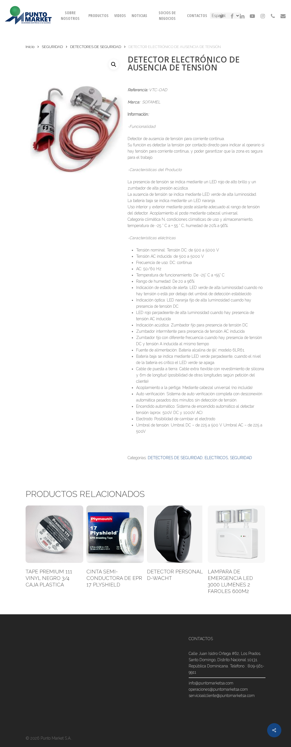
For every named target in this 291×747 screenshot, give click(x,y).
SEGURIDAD (52, 47)
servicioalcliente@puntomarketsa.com (222, 695)
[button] (114, 64)
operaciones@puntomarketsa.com (218, 689)
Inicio (30, 47)
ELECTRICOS (216, 457)
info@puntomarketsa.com (211, 683)
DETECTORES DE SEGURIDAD (95, 47)
